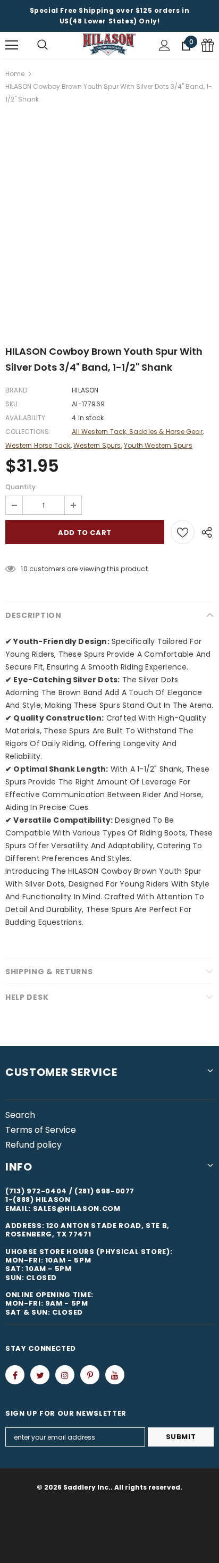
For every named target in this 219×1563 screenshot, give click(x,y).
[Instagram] (64, 1374)
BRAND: (17, 390)
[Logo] (109, 45)
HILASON (85, 390)
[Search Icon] (42, 45)
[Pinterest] (89, 1374)
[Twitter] (39, 1374)
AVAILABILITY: (26, 417)
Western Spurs (97, 445)
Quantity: (21, 486)
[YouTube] (114, 1374)
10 (24, 568)
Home (14, 73)
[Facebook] (14, 1374)
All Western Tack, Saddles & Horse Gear (137, 431)
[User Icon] (164, 45)
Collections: (27, 431)
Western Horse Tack (38, 445)
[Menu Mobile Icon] (11, 45)
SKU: (12, 403)
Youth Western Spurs (158, 445)
